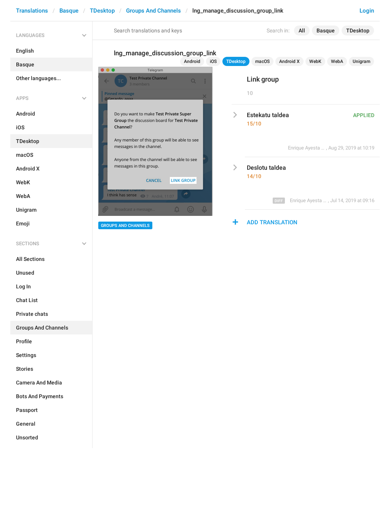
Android (192, 61)
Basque (68, 10)
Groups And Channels (153, 10)
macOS (262, 61)
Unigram (361, 61)
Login (367, 10)
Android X (289, 61)
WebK (315, 61)
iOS (213, 61)
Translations (32, 10)
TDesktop (102, 10)
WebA (337, 61)
